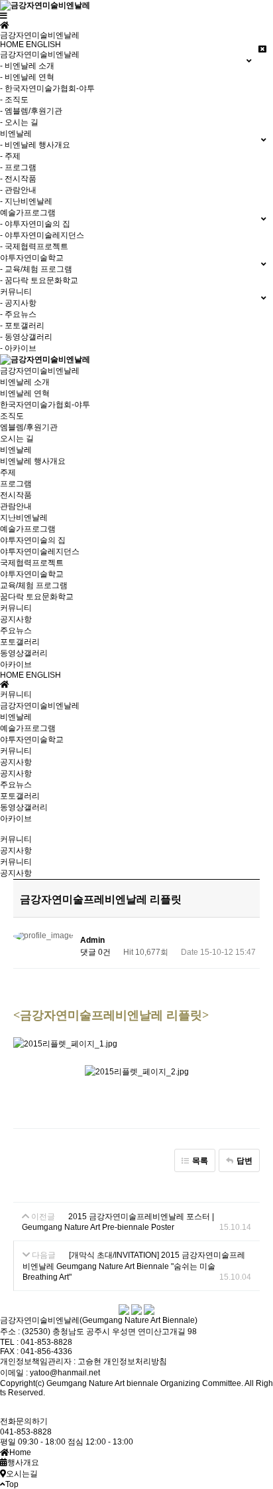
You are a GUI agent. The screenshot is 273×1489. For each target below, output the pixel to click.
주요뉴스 (16, 630)
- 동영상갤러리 (26, 337)
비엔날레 (16, 449)
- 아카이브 (18, 348)
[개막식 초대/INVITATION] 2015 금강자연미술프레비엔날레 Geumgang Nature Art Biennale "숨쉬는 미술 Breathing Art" (134, 1266)
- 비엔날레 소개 (27, 65)
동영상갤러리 (24, 653)
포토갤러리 (20, 641)
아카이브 (16, 664)
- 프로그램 (18, 167)
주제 (8, 472)
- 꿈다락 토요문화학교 (39, 280)
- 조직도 (14, 99)
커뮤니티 (16, 608)
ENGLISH (43, 44)
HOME (12, 44)
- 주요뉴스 (18, 314)
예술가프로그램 (28, 529)
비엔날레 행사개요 (33, 461)
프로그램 (16, 483)
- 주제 (10, 156)
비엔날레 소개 (25, 382)
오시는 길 (17, 438)
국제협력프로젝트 (32, 562)
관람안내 (16, 506)
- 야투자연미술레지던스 (42, 235)
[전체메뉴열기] (3, 16)
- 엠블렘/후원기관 (31, 111)
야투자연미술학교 (32, 574)
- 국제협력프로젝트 (34, 246)
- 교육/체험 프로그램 (36, 269)
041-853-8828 (26, 1432)
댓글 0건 (95, 952)
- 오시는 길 (19, 122)
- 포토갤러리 (22, 325)
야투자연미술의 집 (33, 540)
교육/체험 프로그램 (34, 585)
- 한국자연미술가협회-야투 (47, 88)
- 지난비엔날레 (26, 201)
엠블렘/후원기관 (29, 427)
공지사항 (16, 619)
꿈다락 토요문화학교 (37, 596)
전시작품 (16, 495)
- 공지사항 (18, 303)
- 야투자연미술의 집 (35, 224)
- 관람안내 (18, 190)
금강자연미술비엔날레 (40, 370)
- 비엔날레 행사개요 (35, 144)
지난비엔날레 (24, 517)
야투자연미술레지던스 (40, 551)
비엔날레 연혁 (25, 393)
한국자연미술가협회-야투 (45, 404)
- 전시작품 (18, 178)
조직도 (12, 416)
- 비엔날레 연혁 (27, 77)
